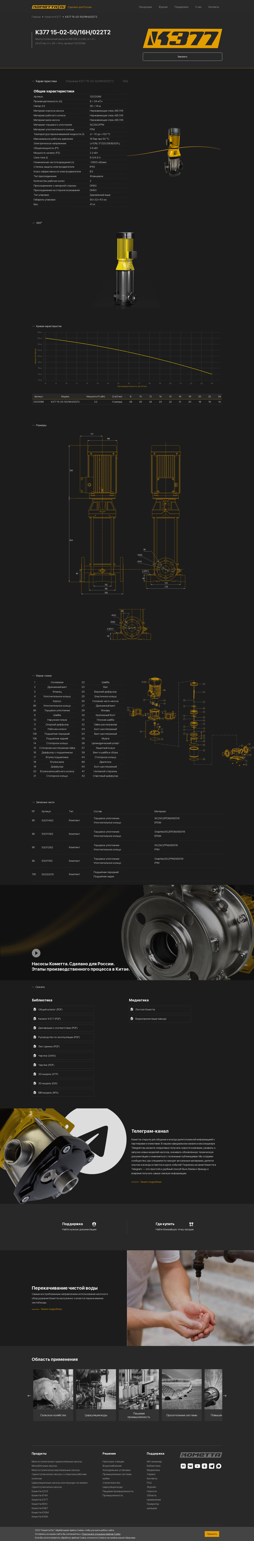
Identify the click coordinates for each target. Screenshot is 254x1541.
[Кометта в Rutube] (183, 1466)
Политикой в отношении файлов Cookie (101, 1534)
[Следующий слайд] (225, 1395)
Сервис (151, 1474)
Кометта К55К (40, 1516)
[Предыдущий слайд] (29, 1395)
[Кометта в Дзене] (204, 1466)
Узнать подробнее (151, 1181)
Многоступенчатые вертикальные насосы (56, 1470)
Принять (212, 1533)
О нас (198, 6)
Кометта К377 (40, 1499)
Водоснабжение (112, 1465)
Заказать (182, 56)
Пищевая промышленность (118, 1491)
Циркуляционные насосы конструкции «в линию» (60, 1482)
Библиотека (153, 1465)
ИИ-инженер (154, 1461)
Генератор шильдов (153, 1506)
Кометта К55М (40, 1512)
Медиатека (153, 1470)
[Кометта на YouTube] (197, 1466)
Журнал (163, 6)
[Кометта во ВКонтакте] (190, 1466)
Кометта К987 (40, 1508)
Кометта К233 (40, 1491)
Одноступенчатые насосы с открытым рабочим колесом (59, 1476)
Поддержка (181, 6)
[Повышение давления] (182, 1389)
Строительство (111, 1482)
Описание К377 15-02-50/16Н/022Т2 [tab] (90, 81)
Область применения (154, 1497)
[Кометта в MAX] (218, 1466)
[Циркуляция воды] (53, 1389)
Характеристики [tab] (46, 81)
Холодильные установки (117, 1470)
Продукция (145, 6)
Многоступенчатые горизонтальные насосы (57, 1461)
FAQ (149, 1482)
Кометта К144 (40, 1495)
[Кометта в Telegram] (211, 1466)
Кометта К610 (39, 1503)
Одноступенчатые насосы (47, 1486)
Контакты (214, 6)
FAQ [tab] (125, 81)
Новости (152, 1491)
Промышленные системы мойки (117, 1476)
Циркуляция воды (113, 1486)
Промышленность (113, 1495)
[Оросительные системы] (139, 1389)
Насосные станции (113, 1461)
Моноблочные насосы (44, 1465)
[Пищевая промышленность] (96, 1389)
